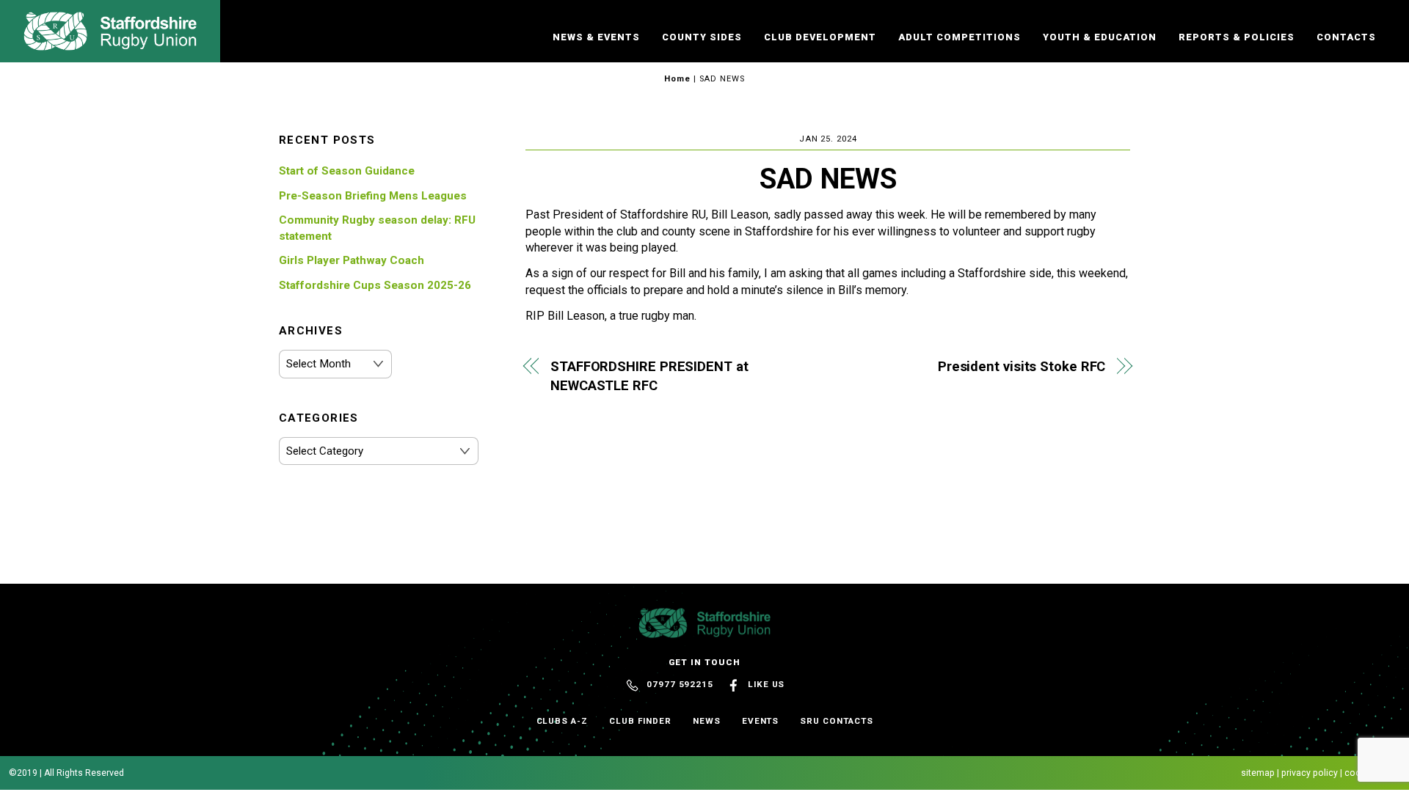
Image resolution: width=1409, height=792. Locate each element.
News (707, 721)
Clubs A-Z (562, 721)
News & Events (596, 37)
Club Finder (640, 721)
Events (760, 721)
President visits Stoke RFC (1021, 366)
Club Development (820, 37)
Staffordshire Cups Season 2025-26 (375, 285)
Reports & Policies (1237, 37)
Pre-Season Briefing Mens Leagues (373, 195)
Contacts (1346, 37)
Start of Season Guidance (347, 170)
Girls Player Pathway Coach (351, 260)
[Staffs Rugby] (110, 44)
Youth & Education (1100, 37)
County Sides (702, 37)
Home (677, 79)
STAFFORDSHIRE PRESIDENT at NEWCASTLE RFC (649, 376)
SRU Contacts (836, 721)
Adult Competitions (959, 37)
